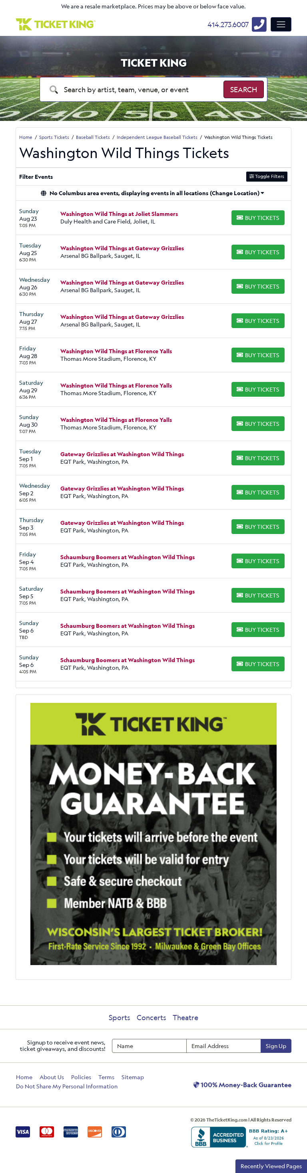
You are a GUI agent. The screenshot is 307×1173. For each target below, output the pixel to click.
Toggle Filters (269, 176)
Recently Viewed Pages (271, 1166)
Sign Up (276, 1046)
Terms (106, 1077)
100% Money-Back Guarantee (245, 1084)
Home (24, 1077)
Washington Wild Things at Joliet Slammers (119, 214)
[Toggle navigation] (281, 24)
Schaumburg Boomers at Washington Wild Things (127, 557)
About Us (52, 1077)
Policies (81, 1077)
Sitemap (133, 1077)
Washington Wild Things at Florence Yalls (116, 351)
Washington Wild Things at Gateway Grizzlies (122, 248)
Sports (119, 1017)
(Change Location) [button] (234, 193)
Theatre (185, 1017)
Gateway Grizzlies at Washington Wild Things (122, 454)
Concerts (151, 1017)
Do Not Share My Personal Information (67, 1086)
